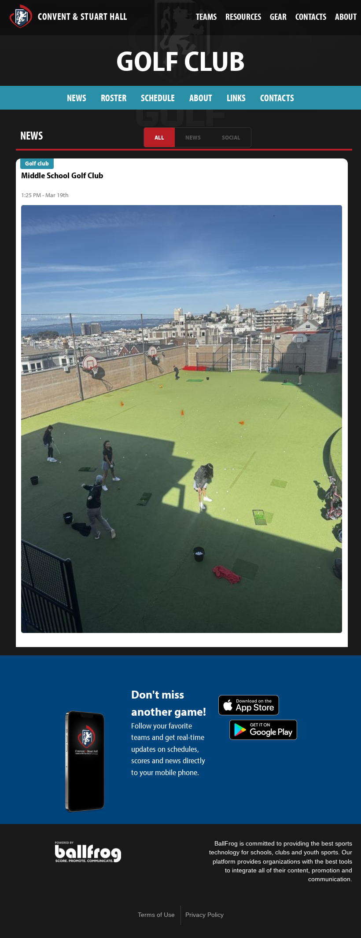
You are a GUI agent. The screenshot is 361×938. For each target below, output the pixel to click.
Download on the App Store (248, 705)
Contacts (277, 97)
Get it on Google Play (263, 730)
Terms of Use (156, 915)
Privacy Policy (204, 915)
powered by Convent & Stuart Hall (88, 852)
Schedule (158, 97)
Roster (113, 97)
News (76, 97)
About (200, 97)
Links (236, 97)
